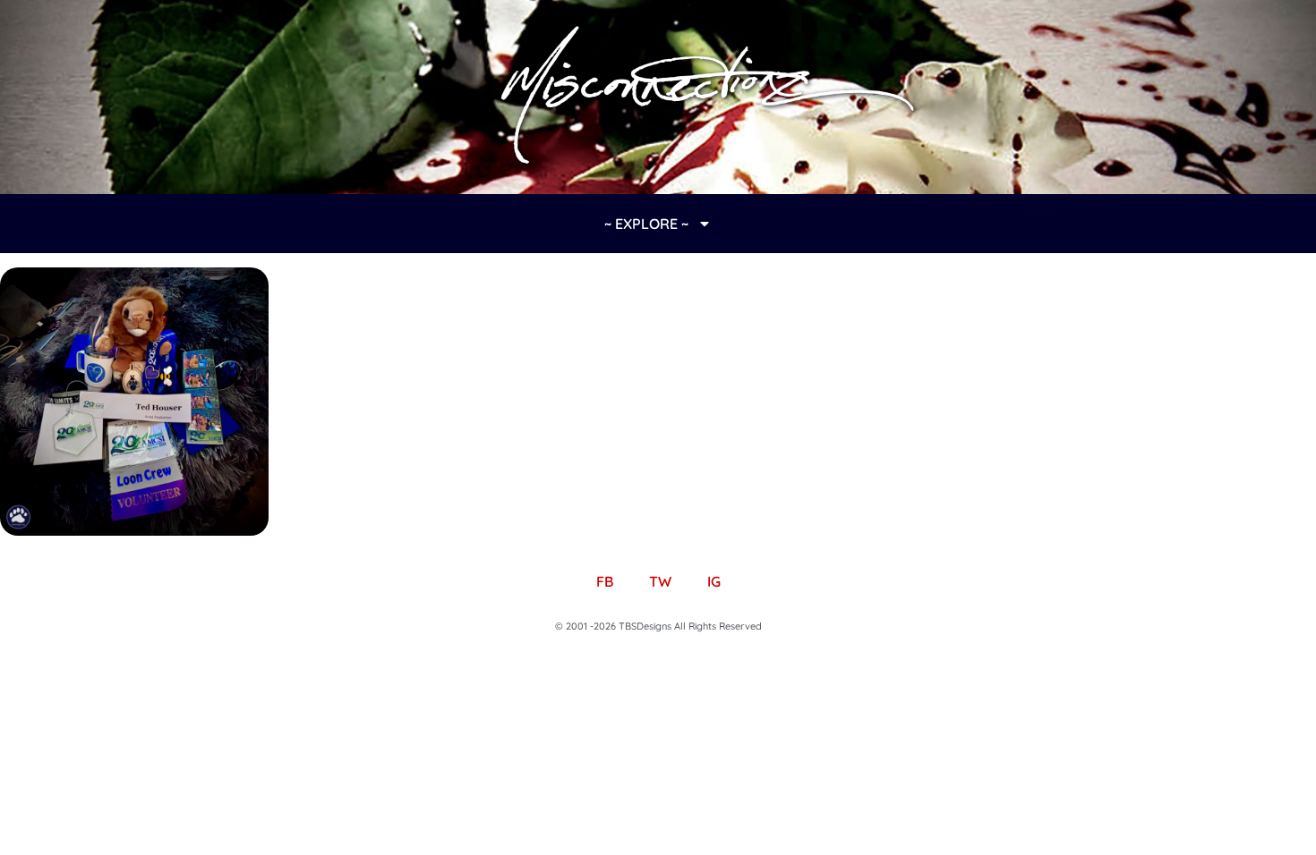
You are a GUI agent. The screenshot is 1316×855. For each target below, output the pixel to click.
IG (714, 581)
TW (660, 581)
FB (604, 581)
